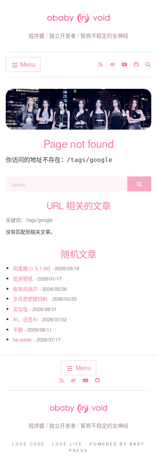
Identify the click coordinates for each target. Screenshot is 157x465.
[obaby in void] (78, 18)
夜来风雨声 (25, 288)
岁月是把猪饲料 (30, 298)
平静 (18, 329)
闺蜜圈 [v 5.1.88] (31, 268)
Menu (27, 64)
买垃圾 (20, 309)
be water (22, 339)
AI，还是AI (25, 319)
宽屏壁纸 (23, 278)
